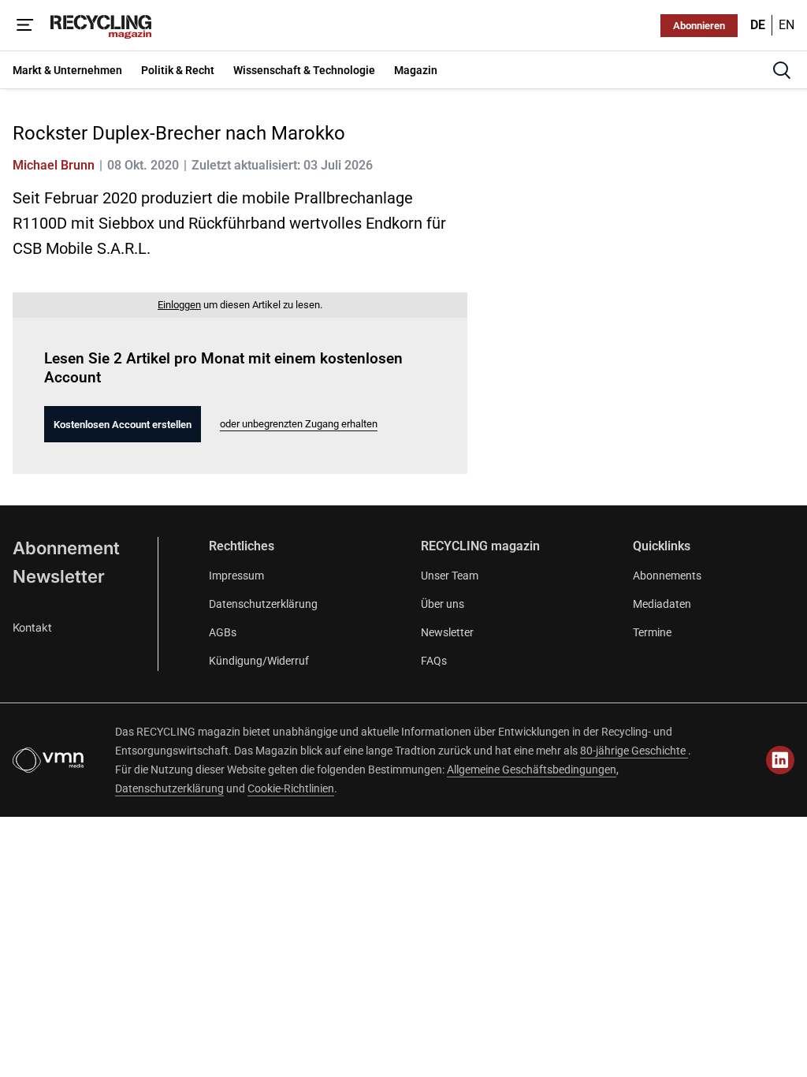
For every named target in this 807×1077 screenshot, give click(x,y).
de (757, 24)
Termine (652, 632)
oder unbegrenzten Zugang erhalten (298, 424)
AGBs (222, 632)
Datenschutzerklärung (263, 604)
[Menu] (25, 25)
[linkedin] (780, 760)
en (786, 24)
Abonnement (66, 548)
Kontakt (32, 627)
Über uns (442, 604)
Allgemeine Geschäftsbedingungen (531, 769)
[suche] (781, 70)
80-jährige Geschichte (634, 750)
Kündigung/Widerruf (259, 660)
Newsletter (59, 576)
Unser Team (449, 575)
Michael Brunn (54, 165)
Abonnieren (699, 26)
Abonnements (667, 575)
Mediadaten (662, 604)
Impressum (236, 575)
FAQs (434, 660)
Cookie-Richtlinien (290, 788)
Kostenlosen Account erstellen (123, 424)
